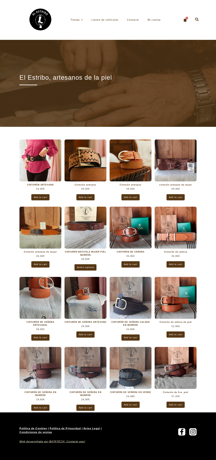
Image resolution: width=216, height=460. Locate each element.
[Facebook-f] (181, 431)
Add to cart (40, 197)
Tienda (75, 20)
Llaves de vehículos (105, 20)
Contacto (133, 20)
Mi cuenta (154, 20)
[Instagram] (193, 431)
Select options (85, 267)
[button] (197, 19)
